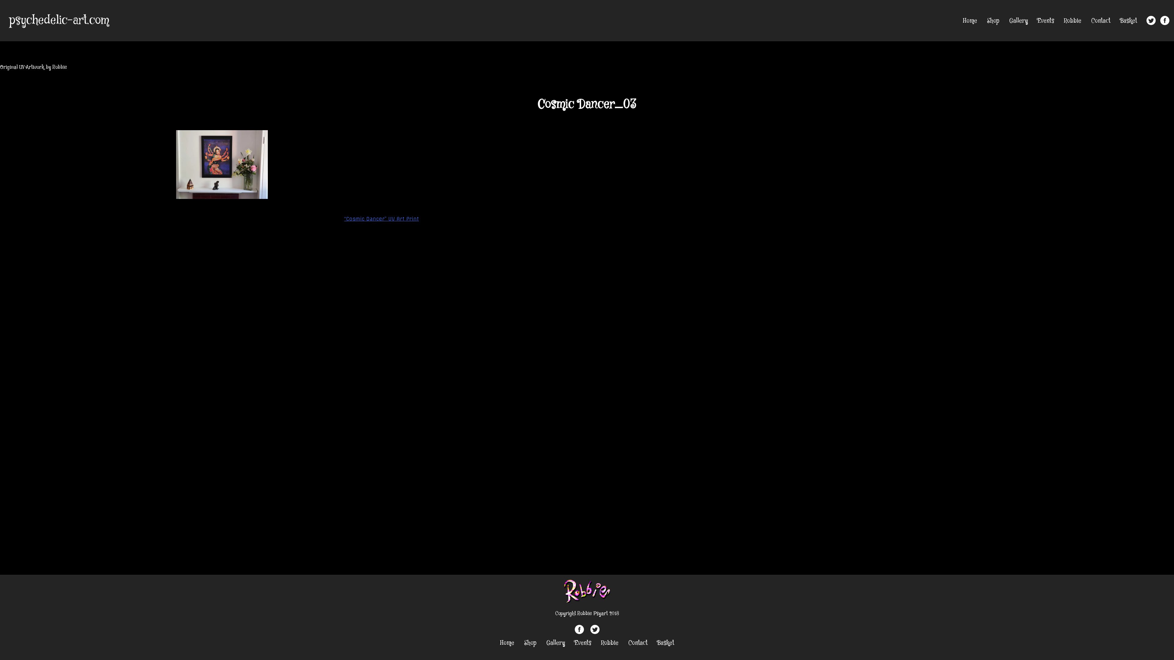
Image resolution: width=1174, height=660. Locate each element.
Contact (1100, 21)
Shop (993, 21)
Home (970, 21)
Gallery (1018, 21)
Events (1046, 21)
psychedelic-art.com (59, 20)
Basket (1128, 21)
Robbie (1072, 21)
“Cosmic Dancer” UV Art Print (381, 219)
